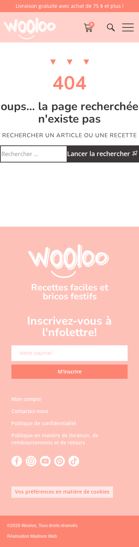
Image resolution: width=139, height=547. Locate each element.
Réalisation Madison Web (32, 536)
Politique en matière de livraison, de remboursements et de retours (54, 439)
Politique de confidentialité (43, 423)
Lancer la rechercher (99, 153)
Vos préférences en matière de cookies (62, 491)
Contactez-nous (29, 411)
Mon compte (26, 399)
